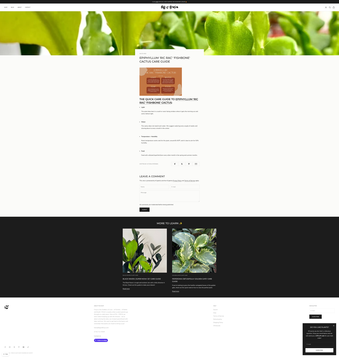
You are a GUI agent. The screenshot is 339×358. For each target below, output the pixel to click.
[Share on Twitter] (181, 164)
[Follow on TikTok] (28, 347)
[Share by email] (196, 164)
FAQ (214, 313)
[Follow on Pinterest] (19, 347)
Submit (144, 210)
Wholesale (216, 326)
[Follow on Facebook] (5, 347)
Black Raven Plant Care (130, 275)
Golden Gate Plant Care (179, 275)
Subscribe (319, 350)
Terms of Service (189, 181)
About (19, 7)
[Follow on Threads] (14, 347)
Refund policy (217, 319)
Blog (12, 7)
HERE (157, 1)
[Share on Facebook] (174, 164)
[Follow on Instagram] (10, 347)
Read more (126, 289)
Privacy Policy (177, 181)
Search (215, 310)
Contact (27, 7)
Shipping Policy (218, 322)
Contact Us (97, 336)
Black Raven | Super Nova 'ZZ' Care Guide (142, 279)
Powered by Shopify (27, 353)
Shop (5, 7)
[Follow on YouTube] (23, 347)
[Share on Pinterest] (188, 164)
